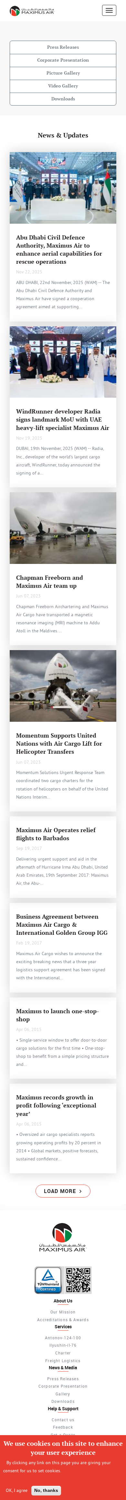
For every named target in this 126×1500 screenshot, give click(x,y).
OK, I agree (16, 1490)
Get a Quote (63, 1434)
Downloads (63, 99)
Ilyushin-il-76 (63, 1345)
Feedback (63, 1427)
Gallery (63, 1393)
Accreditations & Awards (63, 1319)
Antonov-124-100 (63, 1337)
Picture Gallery (63, 73)
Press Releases (63, 47)
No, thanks (46, 1490)
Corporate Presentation (63, 60)
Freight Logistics (62, 1360)
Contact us (63, 1419)
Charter (63, 1352)
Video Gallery (63, 86)
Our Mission (63, 1311)
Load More (61, 1191)
